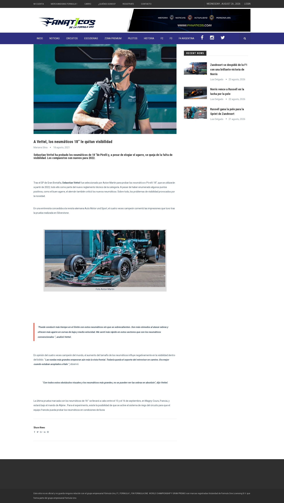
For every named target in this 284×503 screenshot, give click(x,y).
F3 (171, 38)
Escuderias (91, 38)
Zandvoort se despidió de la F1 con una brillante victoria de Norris (228, 69)
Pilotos (132, 38)
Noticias (54, 38)
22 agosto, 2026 (237, 99)
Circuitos (72, 38)
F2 (162, 38)
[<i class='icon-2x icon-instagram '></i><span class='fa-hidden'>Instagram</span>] (212, 38)
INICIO (40, 38)
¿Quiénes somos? (107, 4)
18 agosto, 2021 (61, 147)
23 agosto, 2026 (237, 79)
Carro (87, 4)
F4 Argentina (186, 38)
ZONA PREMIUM (113, 38)
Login (247, 3)
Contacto (146, 4)
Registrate (128, 4)
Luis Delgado (216, 79)
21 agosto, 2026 (237, 119)
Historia (149, 38)
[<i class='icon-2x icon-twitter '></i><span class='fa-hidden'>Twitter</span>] (222, 38)
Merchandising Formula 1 (64, 4)
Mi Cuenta (39, 4)
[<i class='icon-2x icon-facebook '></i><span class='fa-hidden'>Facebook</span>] (202, 38)
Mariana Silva (40, 147)
